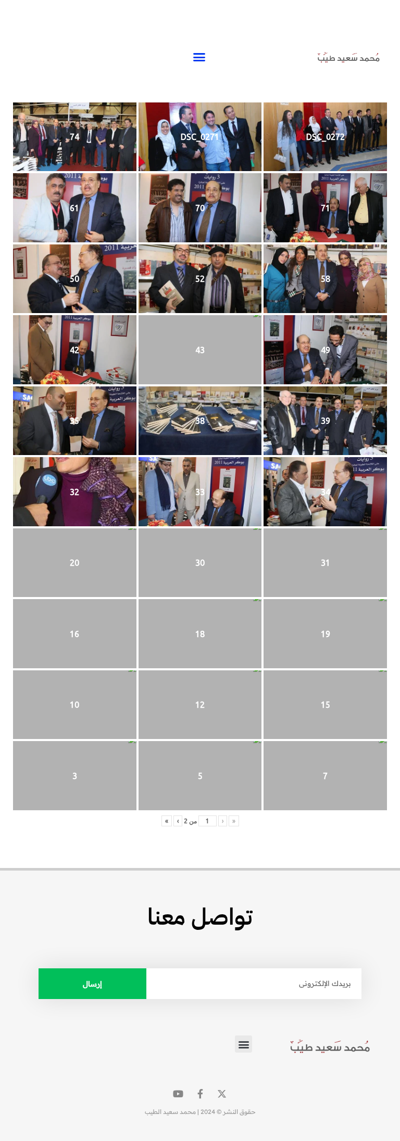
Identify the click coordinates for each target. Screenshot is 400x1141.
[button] (199, 57)
